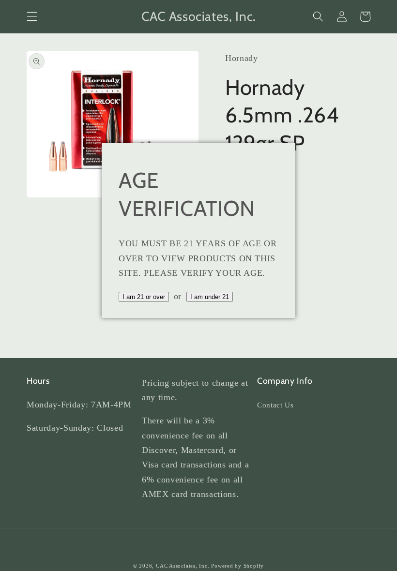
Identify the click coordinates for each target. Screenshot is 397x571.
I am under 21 (209, 297)
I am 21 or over (143, 297)
